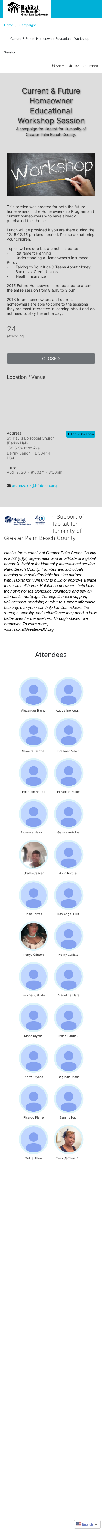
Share (60, 66)
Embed (93, 66)
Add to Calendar (82, 434)
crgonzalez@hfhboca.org (34, 485)
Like (76, 66)
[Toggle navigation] (94, 9)
